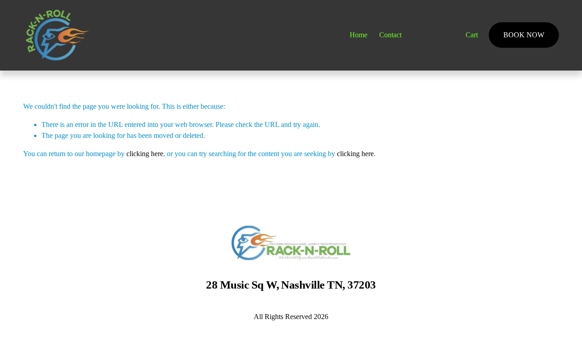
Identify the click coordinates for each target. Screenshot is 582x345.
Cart (472, 35)
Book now (523, 35)
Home (358, 35)
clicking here (144, 153)
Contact (390, 35)
